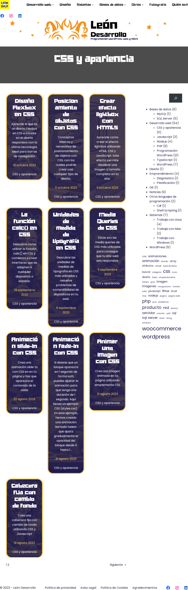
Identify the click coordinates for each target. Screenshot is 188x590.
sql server (150, 318)
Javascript (164, 137)
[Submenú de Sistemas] (93, 5)
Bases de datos (160, 109)
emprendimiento (167, 277)
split (168, 313)
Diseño (154, 169)
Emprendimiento (161, 174)
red (166, 307)
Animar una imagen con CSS (107, 351)
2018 (144, 256)
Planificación (166, 183)
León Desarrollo (24, 588)
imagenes (149, 286)
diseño (146, 277)
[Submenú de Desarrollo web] (53, 5)
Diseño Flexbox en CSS (24, 107)
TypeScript (165, 160)
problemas (163, 302)
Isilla (144, 291)
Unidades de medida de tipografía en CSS (66, 231)
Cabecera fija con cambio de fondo (24, 495)
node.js (153, 295)
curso (174, 272)
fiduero (145, 282)
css (166, 271)
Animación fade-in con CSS (66, 346)
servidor (148, 313)
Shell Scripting (167, 210)
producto (151, 307)
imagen (162, 282)
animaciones (157, 256)
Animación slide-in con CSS (24, 346)
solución (161, 313)
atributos (147, 266)
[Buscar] (175, 98)
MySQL (161, 114)
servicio (174, 308)
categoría (156, 272)
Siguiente (118, 565)
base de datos (170, 266)
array (173, 261)
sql (174, 313)
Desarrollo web (160, 123)
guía (153, 282)
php (146, 301)
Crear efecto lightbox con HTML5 (107, 114)
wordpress (156, 336)
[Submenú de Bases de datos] (125, 5)
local (174, 291)
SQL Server (164, 118)
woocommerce (161, 328)
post (154, 302)
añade (158, 266)
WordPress (165, 164)
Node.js (162, 141)
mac (144, 296)
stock (161, 318)
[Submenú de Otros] (143, 5)
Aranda (164, 261)
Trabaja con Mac (169, 229)
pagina (163, 296)
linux (165, 291)
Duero (155, 277)
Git (151, 187)
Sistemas (155, 215)
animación (150, 261)
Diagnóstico (165, 178)
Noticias (155, 192)
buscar (146, 272)
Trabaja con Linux (169, 220)
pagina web (174, 296)
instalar (176, 286)
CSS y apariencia (24, 174)
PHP (159, 146)
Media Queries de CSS (107, 221)
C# (159, 206)
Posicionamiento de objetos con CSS (66, 114)
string (169, 318)
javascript (154, 291)
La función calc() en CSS (24, 224)
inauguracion (164, 286)
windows (146, 322)
